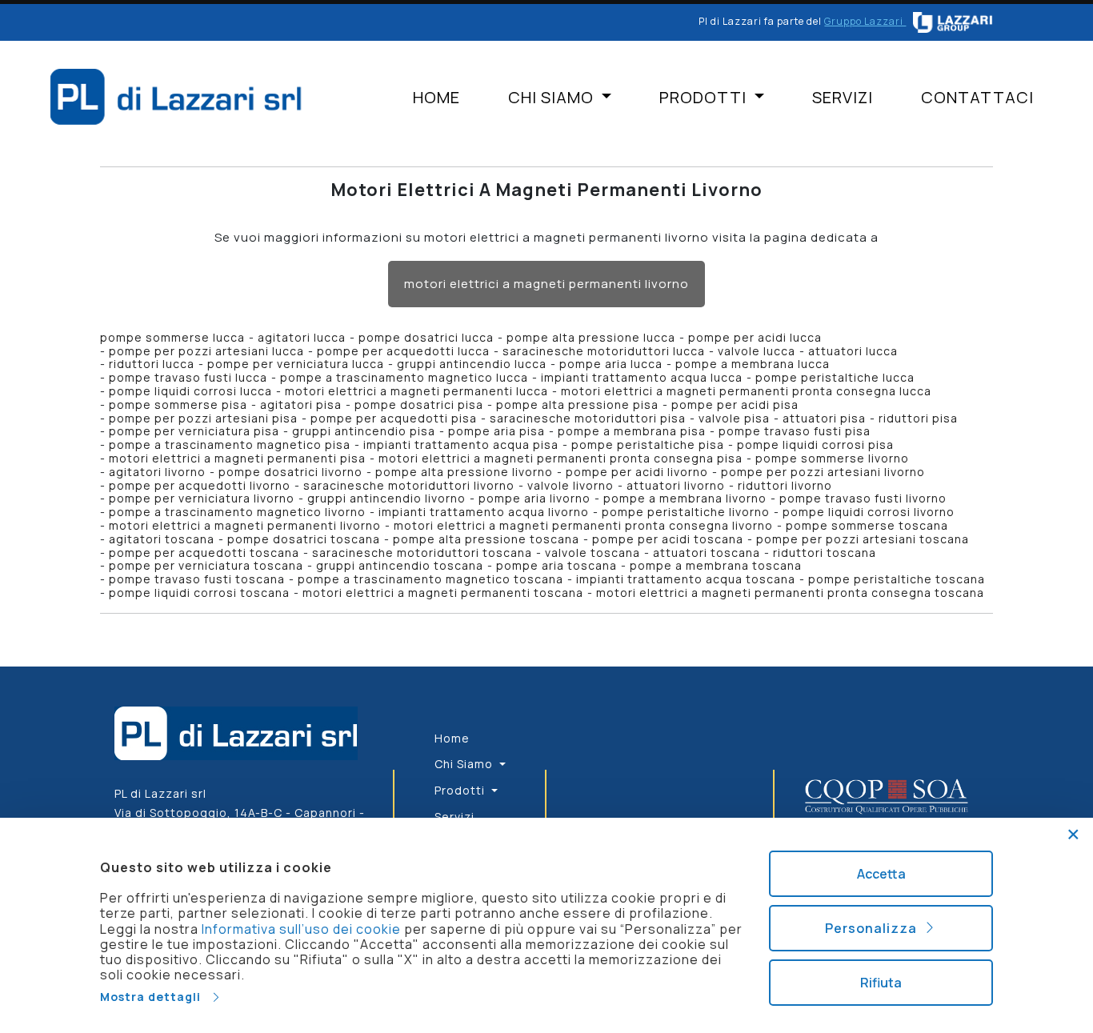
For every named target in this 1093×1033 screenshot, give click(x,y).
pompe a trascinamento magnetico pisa (229, 444)
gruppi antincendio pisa (363, 430)
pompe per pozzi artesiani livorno (823, 471)
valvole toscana (592, 552)
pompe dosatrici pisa (418, 404)
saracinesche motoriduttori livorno (408, 485)
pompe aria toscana (556, 565)
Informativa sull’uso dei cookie (301, 929)
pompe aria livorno (534, 498)
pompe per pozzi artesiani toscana (862, 539)
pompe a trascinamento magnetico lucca (404, 377)
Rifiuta (881, 982)
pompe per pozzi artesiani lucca (206, 350)
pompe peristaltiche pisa (647, 444)
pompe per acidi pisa (735, 404)
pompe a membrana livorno (685, 498)
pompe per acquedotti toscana (204, 552)
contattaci (977, 97)
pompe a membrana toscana (716, 565)
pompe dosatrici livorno (290, 471)
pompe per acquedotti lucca (403, 350)
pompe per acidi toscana (667, 539)
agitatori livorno (157, 471)
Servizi (842, 97)
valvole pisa (734, 418)
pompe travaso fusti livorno (863, 498)
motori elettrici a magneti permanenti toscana (442, 592)
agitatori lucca (302, 337)
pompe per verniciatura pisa (194, 430)
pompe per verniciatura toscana (206, 565)
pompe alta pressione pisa (577, 404)
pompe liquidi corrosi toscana (199, 592)
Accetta (881, 874)
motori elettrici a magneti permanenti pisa (237, 458)
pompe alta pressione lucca (590, 337)
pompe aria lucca (611, 363)
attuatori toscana (706, 552)
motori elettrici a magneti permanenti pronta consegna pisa (560, 458)
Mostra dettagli (155, 996)
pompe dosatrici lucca (426, 337)
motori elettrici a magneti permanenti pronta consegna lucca (746, 390)
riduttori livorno (785, 485)
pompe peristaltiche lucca (835, 377)
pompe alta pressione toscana (486, 539)
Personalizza (874, 928)
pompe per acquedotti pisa (393, 418)
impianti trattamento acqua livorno (483, 511)
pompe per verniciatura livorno (201, 498)
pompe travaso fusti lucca (188, 377)
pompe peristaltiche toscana (896, 579)
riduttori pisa (918, 418)
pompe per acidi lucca (755, 337)
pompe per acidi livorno (637, 471)
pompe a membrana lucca (752, 363)
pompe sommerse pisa (178, 404)
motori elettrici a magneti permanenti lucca (416, 390)
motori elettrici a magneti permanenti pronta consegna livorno (583, 525)
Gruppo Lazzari (865, 21)
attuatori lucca (853, 350)
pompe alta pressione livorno (464, 471)
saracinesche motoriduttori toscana (422, 552)
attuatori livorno (676, 485)
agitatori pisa (301, 404)
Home (436, 97)
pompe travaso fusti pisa (795, 430)
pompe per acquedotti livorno (199, 485)
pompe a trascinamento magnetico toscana (430, 579)
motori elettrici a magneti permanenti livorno (546, 283)
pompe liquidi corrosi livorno (869, 511)
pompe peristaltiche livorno (686, 511)
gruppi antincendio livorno (386, 498)
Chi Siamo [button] (553, 97)
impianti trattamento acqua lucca (642, 377)
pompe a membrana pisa (632, 430)
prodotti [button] (705, 97)
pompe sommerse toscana (867, 525)
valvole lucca (756, 350)
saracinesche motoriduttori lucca (603, 350)
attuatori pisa (824, 418)
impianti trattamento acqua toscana (685, 579)
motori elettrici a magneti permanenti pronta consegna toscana (790, 592)
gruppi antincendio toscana (399, 565)
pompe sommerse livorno (832, 458)
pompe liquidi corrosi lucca (190, 390)
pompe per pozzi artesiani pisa (203, 418)
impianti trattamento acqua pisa (461, 444)
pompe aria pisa (496, 430)
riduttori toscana (824, 552)
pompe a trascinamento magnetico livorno (237, 511)
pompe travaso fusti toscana (197, 579)
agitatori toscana (161, 539)
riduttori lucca (151, 363)
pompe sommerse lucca (172, 337)
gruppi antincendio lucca (471, 363)
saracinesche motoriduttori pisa (588, 418)
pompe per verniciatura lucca (295, 363)
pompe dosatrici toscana (303, 539)
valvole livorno (570, 485)
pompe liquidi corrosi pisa (815, 444)
